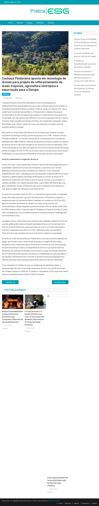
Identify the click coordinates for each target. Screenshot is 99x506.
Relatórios (40, 23)
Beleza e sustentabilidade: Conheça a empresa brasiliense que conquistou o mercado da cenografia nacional (12, 316)
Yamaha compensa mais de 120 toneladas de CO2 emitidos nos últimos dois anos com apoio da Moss (61, 282)
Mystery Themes (53, 501)
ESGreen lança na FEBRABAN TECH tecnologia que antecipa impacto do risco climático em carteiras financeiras (85, 44)
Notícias (20, 23)
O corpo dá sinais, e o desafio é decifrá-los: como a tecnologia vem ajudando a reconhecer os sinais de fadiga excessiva (34, 318)
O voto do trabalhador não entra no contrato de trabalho (85, 54)
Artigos (29, 23)
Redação (18, 98)
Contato (51, 23)
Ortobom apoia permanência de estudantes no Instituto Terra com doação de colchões (85, 90)
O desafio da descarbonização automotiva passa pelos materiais (85, 64)
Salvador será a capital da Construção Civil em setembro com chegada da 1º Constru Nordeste (12, 282)
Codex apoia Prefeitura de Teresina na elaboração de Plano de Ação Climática (57, 482)
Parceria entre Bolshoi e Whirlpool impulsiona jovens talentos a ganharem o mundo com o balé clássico (84, 76)
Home (10, 23)
